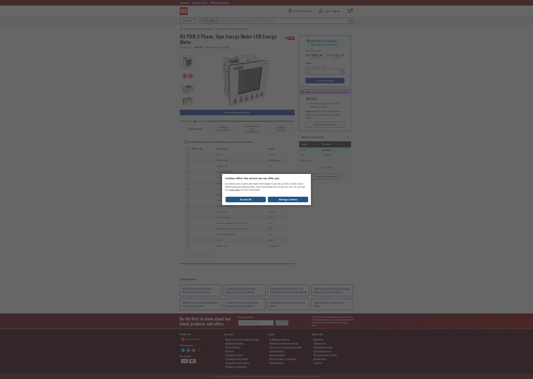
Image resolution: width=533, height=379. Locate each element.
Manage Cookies (288, 199)
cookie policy (234, 190)
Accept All (245, 199)
